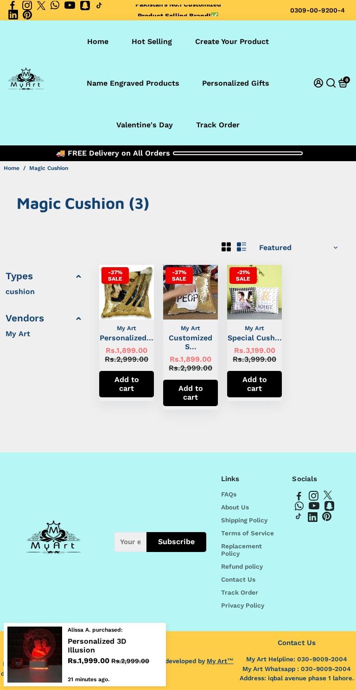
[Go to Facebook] (12, 5)
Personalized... (126, 337)
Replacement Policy (241, 549)
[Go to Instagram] (27, 5)
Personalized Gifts (235, 83)
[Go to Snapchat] (85, 5)
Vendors (25, 318)
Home (97, 41)
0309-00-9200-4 (317, 10)
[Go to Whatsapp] (55, 5)
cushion (20, 291)
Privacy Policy (242, 605)
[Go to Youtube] (70, 5)
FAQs (228, 494)
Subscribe (176, 541)
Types (19, 276)
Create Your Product (232, 41)
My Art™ (220, 661)
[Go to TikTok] (99, 5)
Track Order (218, 124)
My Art (18, 333)
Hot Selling (152, 41)
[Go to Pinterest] (27, 14)
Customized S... (190, 342)
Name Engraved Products (133, 83)
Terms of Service (247, 533)
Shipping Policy (244, 520)
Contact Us (238, 579)
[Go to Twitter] (41, 5)
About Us (235, 507)
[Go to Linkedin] (13, 14)
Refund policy (242, 566)
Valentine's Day (144, 124)
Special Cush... (255, 337)
